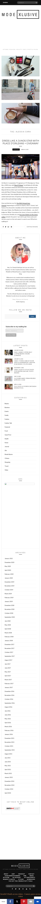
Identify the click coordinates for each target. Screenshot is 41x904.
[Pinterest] (23, 901)
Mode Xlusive (9, 454)
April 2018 (8, 629)
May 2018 (8, 625)
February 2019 (9, 597)
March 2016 (8, 726)
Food (6, 431)
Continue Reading (32, 226)
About (6, 874)
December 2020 (9, 562)
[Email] (30, 901)
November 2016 (9, 695)
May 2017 (8, 672)
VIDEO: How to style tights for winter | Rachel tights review (24, 371)
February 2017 (9, 683)
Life (6, 450)
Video (6, 470)
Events (7, 411)
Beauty (7, 403)
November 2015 (9, 742)
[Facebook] (10, 901)
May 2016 (8, 719)
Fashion (16, 149)
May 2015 (8, 765)
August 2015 (8, 754)
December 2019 (9, 582)
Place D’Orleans (18, 185)
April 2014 (8, 793)
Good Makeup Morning (12, 875)
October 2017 (9, 652)
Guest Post (8, 435)
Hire (24, 875)
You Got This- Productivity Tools (20, 881)
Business (7, 407)
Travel (6, 466)
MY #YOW (6, 877)
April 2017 (8, 676)
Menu (6, 2)
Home (6, 442)
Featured (7, 427)
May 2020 (8, 566)
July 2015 (7, 758)
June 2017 (8, 668)
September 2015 (10, 750)
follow (32, 316)
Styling (21, 879)
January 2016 (9, 734)
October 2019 (9, 590)
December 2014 (9, 781)
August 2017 (8, 660)
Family (6, 415)
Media (32, 875)
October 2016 (9, 699)
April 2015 (8, 769)
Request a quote (9, 879)
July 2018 (7, 621)
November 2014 (9, 785)
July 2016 (7, 711)
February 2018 (9, 636)
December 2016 (9, 691)
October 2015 (9, 746)
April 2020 (8, 570)
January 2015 (9, 777)
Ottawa (7, 458)
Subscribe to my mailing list (16, 326)
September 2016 (10, 703)
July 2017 (7, 664)
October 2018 (9, 613)
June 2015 (8, 762)
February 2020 (9, 574)
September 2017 (10, 656)
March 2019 (8, 593)
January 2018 (9, 640)
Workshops (31, 879)
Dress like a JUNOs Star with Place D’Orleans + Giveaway (20, 142)
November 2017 (9, 648)
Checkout (21, 874)
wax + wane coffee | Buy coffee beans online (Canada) (23, 353)
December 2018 (9, 605)
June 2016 (8, 715)
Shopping (7, 462)
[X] (17, 901)
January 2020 (9, 578)
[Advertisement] (20, 33)
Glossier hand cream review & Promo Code (25, 379)
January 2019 (9, 601)
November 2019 (9, 586)
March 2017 (8, 679)
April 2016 (8, 722)
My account (17, 877)
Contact (31, 874)
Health (6, 439)
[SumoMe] (37, 901)
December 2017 (9, 644)
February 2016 (9, 730)
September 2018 (10, 617)
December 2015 (9, 738)
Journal (7, 446)
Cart (13, 874)
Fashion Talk (8, 423)
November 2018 (9, 609)
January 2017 (9, 687)
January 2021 (9, 558)
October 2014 (9, 789)
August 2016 (8, 707)
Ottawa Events (29, 877)
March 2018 (8, 633)
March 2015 (8, 773)
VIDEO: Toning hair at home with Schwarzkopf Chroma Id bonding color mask (24, 362)
